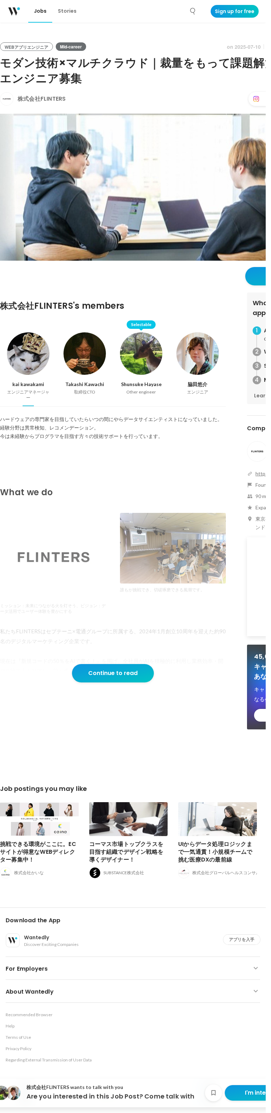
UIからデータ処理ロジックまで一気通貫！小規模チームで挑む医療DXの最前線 (215, 852)
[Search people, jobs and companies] (193, 11)
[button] (136, 920)
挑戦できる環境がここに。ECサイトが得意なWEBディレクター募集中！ (38, 852)
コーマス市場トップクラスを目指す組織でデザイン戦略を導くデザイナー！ (126, 852)
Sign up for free (234, 11)
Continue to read (113, 673)
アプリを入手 (241, 939)
